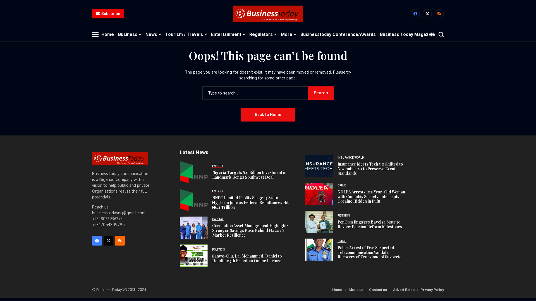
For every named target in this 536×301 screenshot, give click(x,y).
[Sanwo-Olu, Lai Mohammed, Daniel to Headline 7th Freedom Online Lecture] (194, 255)
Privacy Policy (432, 290)
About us (355, 290)
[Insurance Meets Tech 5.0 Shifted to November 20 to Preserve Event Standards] (319, 166)
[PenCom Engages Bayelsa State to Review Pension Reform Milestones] (319, 222)
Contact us (378, 290)
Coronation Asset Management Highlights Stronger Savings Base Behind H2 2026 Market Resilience (250, 230)
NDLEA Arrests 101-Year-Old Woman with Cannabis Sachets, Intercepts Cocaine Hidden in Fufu (371, 196)
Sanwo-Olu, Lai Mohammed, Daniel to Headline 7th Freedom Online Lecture (247, 258)
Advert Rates (404, 290)
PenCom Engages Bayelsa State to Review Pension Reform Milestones (370, 224)
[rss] (439, 13)
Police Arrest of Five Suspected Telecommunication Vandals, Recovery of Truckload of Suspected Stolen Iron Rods (371, 254)
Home (337, 290)
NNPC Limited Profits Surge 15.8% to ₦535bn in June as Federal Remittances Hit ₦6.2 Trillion (250, 202)
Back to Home (268, 114)
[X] (427, 13)
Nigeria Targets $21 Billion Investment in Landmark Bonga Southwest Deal (249, 175)
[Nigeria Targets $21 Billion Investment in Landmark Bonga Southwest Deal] (194, 172)
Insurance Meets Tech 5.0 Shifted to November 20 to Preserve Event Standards (370, 168)
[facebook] (415, 13)
